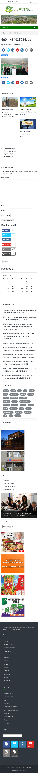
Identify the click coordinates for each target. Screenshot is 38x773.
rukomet (23, 405)
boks (5, 394)
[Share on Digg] (22, 51)
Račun (6, 720)
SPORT (30, 405)
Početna (6, 713)
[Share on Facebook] (3, 51)
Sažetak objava (9, 483)
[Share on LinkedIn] (12, 51)
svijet (5, 408)
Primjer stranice (8, 716)
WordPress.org (9, 489)
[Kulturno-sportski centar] (12, 439)
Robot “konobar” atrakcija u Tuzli (15, 343)
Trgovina (6, 723)
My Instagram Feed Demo (11, 706)
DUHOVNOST (14, 394)
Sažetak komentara (10, 486)
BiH (19, 390)
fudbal (23, 394)
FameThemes (23, 770)
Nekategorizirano (24, 401)
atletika (6, 390)
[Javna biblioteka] (12, 460)
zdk (5, 415)
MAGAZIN (23, 398)
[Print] (31, 51)
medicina (6, 401)
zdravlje (18, 415)
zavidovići (18, 412)
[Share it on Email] (26, 51)
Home (4, 33)
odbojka (6, 405)
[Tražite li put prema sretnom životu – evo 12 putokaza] (28, 101)
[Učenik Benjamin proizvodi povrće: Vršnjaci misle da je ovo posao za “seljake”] (10, 101)
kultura (6, 398)
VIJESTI (28, 408)
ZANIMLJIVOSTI (8, 412)
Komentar (5, 178)
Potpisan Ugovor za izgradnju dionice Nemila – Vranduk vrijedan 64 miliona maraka (17, 514)
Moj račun (6, 703)
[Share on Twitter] (8, 51)
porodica (14, 405)
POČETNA (7, 657)
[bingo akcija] (12, 605)
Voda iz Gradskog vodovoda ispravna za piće (27, 134)
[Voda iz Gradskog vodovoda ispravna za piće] (28, 123)
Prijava (6, 480)
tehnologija (13, 408)
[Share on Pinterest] (17, 51)
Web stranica (5, 215)
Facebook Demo (8, 693)
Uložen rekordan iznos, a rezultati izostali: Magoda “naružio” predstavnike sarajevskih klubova (18, 326)
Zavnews (4, 27)
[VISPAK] (12, 584)
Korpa (5, 700)
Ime (3, 205)
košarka (31, 394)
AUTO (13, 390)
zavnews (20, 44)
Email (3, 210)
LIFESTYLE (14, 398)
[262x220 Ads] (12, 541)
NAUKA (15, 401)
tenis (21, 408)
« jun (4, 299)
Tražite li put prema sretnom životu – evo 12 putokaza (28, 112)
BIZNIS (31, 390)
